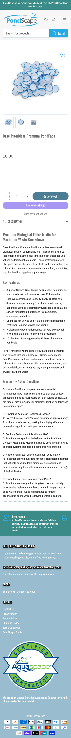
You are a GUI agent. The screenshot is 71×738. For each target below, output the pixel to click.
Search (61, 33)
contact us (49, 557)
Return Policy (10, 618)
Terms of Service (11, 627)
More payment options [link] (35, 214)
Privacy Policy (10, 613)
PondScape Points (12, 632)
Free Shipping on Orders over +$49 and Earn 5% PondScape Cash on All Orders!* (35, 4)
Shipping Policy (11, 623)
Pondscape (39, 716)
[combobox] (35, 33)
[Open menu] (64, 19)
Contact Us (8, 609)
